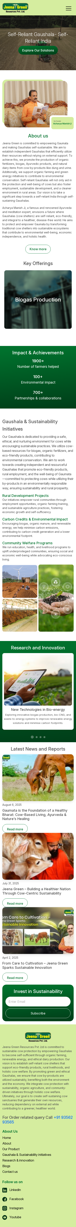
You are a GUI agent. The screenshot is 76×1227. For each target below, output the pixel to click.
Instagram (16, 1208)
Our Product (10, 1149)
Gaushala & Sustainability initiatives (26, 1155)
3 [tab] (41, 738)
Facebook (16, 1199)
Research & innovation (18, 1160)
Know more (38, 249)
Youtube (15, 1217)
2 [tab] (38, 738)
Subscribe (38, 1013)
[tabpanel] (38, 691)
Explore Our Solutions (38, 50)
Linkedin (15, 1190)
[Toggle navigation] (69, 7)
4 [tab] (45, 738)
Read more (15, 829)
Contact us (10, 1172)
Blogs (6, 1166)
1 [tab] (33, 737)
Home (6, 1138)
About (6, 1143)
